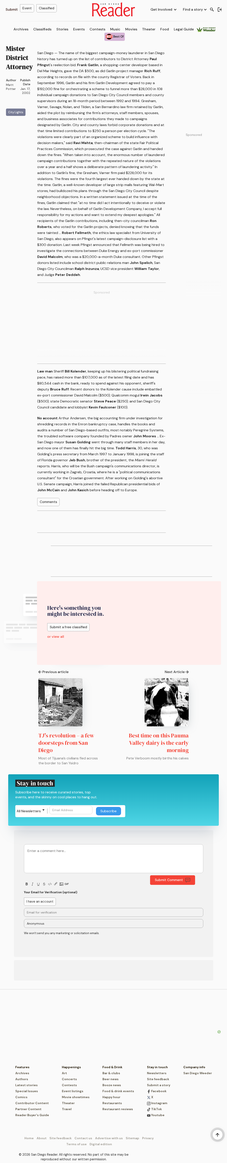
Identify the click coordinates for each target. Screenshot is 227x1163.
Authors (21, 1079)
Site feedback (158, 1079)
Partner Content (28, 1109)
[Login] (219, 10)
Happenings (71, 1067)
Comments (48, 502)
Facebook (158, 1091)
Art (64, 1073)
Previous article (55, 672)
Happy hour (111, 1097)
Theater (148, 29)
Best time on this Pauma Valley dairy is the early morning (159, 743)
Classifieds (42, 29)
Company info (194, 1067)
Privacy (148, 1138)
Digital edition (101, 1144)
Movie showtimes (76, 1097)
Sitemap (132, 1138)
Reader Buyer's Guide (32, 1115)
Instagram (159, 1103)
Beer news (110, 1079)
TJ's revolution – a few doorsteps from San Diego (66, 743)
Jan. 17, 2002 (25, 91)
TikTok (156, 1109)
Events (79, 29)
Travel (67, 1109)
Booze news (111, 1085)
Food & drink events (118, 1091)
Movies (131, 29)
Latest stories (26, 1085)
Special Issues (26, 1091)
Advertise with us (109, 1138)
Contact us (83, 1138)
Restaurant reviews (117, 1109)
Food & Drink (112, 1067)
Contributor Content (32, 1103)
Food (164, 29)
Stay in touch (157, 1067)
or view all (55, 636)
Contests (97, 29)
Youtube (157, 1115)
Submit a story (158, 1085)
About (42, 1138)
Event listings (72, 1091)
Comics (21, 1097)
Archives (21, 29)
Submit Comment (169, 880)
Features (22, 1067)
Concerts (69, 1079)
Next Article (175, 672)
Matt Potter (11, 87)
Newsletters (156, 1073)
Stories (62, 29)
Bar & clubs (111, 1073)
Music (115, 29)
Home (29, 1138)
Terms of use (76, 1144)
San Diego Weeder (197, 1073)
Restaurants (112, 1103)
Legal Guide (184, 29)
